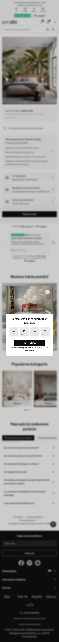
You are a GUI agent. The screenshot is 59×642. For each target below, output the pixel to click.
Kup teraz (29, 342)
